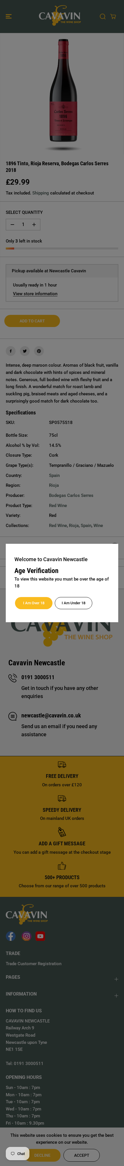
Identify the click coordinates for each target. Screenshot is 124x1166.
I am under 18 (73, 603)
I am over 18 (33, 603)
